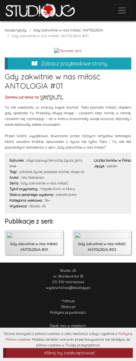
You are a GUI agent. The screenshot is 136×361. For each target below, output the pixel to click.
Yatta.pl (68, 300)
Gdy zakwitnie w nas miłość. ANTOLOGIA (68, 30)
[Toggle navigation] (122, 10)
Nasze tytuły (16, 30)
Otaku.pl (68, 306)
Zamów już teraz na (22, 97)
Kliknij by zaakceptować (69, 353)
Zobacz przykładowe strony (73, 63)
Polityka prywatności (68, 312)
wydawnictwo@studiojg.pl (68, 287)
